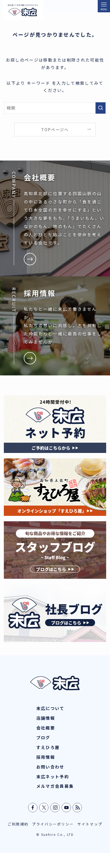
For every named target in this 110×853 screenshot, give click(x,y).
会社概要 (45, 728)
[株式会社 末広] (22, 10)
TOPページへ (55, 129)
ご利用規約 (18, 824)
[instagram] (55, 807)
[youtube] (66, 807)
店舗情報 (45, 718)
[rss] (77, 807)
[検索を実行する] (100, 107)
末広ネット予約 (52, 776)
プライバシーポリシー (53, 824)
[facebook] (33, 807)
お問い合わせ (50, 767)
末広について (50, 708)
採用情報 (45, 757)
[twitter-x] (44, 807)
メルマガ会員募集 (55, 786)
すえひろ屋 (48, 747)
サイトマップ (89, 824)
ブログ (43, 737)
